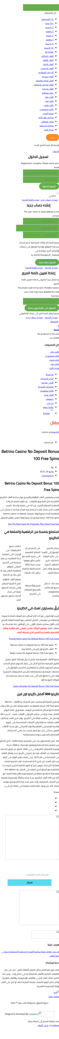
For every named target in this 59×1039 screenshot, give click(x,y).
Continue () (54, 1025)
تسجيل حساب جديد (49, 200)
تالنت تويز (49, 101)
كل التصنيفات (47, 19)
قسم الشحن (48, 113)
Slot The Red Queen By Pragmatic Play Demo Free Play (33, 524)
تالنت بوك (49, 97)
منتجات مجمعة (47, 126)
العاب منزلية (48, 89)
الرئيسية (55, 432)
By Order (49, 52)
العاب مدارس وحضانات (44, 85)
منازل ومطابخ (47, 122)
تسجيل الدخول (51, 268)
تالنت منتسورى (47, 109)
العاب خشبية (48, 77)
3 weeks (50, 40)
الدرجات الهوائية (46, 72)
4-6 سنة (50, 44)
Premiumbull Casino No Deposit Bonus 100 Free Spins (34, 639)
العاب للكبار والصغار (45, 81)
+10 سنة (49, 23)
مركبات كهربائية (46, 117)
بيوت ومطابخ (48, 93)
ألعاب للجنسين (47, 68)
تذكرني (52, 196)
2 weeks (50, 31)
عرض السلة (43, 1025)
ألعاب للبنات (48, 64)
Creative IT (34, 1014)
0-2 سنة (50, 27)
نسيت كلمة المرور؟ (30, 200)
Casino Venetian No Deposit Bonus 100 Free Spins (36, 686)
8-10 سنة (49, 48)
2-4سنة (50, 36)
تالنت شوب (49, 105)
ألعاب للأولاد (48, 60)
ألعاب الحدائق (47, 56)
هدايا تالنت (49, 130)
